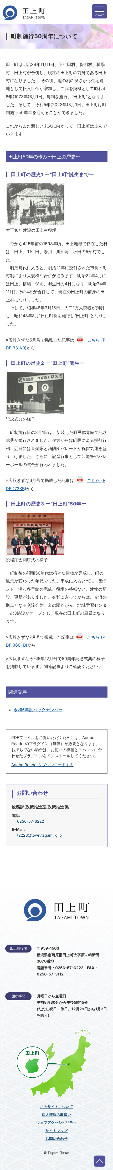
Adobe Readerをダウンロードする (42, 764)
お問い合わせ (56, 1138)
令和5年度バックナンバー (38, 709)
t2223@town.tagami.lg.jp (39, 835)
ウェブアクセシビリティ (56, 1122)
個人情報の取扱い (56, 1114)
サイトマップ (56, 1131)
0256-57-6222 (30, 821)
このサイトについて (56, 1107)
